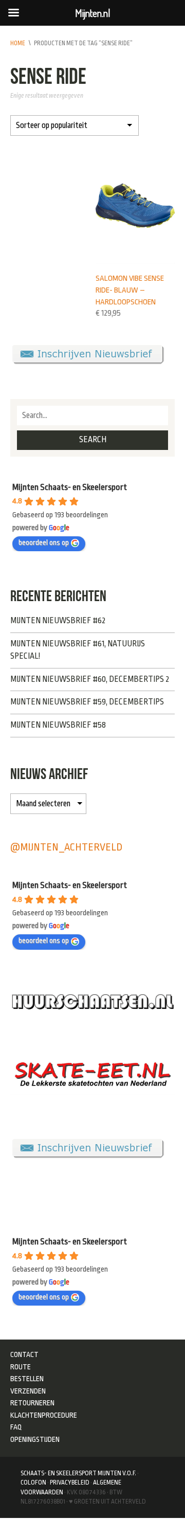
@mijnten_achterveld (66, 847)
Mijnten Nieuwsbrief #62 (57, 620)
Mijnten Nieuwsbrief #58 (58, 725)
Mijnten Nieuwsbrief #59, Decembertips (87, 702)
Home (17, 43)
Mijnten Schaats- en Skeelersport (69, 487)
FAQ (16, 1427)
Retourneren (32, 1403)
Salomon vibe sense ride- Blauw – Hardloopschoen (130, 290)
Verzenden (28, 1391)
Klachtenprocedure (43, 1415)
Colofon (33, 1482)
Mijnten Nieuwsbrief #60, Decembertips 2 (89, 679)
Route (20, 1367)
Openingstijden (35, 1439)
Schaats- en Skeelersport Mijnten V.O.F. (78, 1473)
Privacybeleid (69, 1482)
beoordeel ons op (43, 542)
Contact (24, 1354)
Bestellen (27, 1379)
